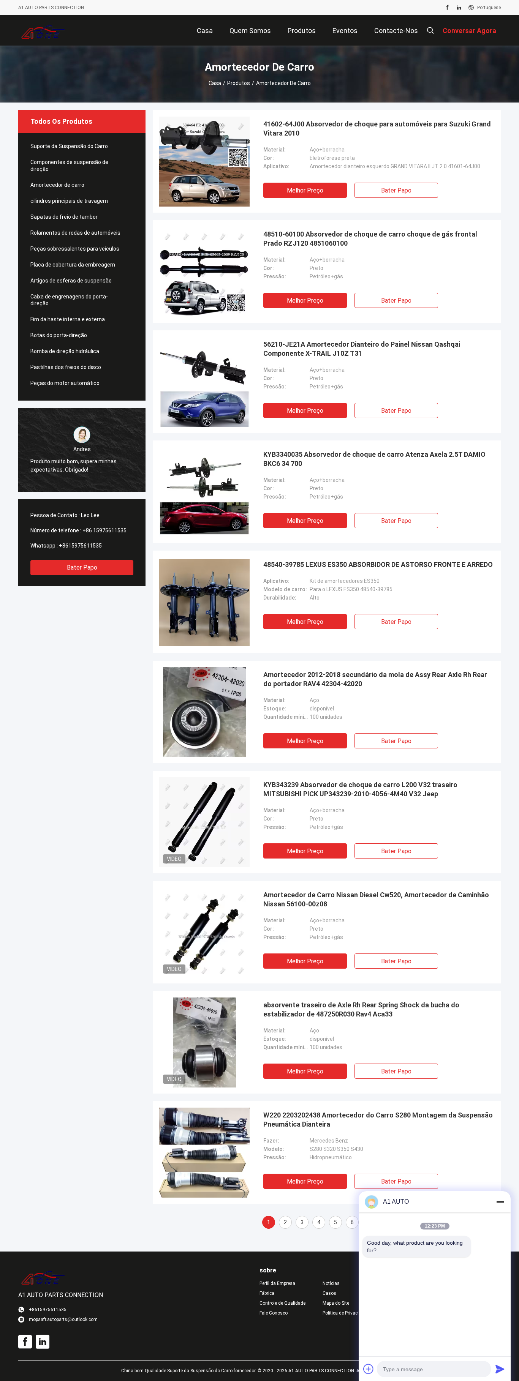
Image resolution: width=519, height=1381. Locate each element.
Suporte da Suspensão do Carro (69, 146)
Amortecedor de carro (57, 185)
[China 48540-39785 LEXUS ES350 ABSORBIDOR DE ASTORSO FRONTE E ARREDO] (204, 602)
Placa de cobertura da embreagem (72, 265)
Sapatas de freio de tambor (64, 217)
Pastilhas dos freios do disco (65, 367)
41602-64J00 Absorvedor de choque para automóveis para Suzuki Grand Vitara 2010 (377, 128)
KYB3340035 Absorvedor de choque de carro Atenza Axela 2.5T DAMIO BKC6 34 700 (374, 458)
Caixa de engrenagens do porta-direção (69, 300)
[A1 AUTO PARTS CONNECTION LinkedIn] (459, 7)
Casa (215, 83)
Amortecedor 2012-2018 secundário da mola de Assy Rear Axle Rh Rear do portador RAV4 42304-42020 (375, 679)
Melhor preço (305, 190)
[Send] (500, 1368)
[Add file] (368, 1368)
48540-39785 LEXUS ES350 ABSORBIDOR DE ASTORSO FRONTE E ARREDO (378, 564)
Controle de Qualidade (282, 1303)
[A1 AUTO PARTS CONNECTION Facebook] (447, 7)
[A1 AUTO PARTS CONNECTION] (43, 30)
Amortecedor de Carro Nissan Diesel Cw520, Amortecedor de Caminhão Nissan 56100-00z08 (376, 899)
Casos (329, 1293)
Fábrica (267, 1293)
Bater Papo (82, 567)
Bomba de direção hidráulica (64, 351)
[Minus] (500, 1201)
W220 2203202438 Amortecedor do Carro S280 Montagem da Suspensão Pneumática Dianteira (378, 1119)
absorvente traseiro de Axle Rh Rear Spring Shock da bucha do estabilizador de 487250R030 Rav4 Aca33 (361, 1009)
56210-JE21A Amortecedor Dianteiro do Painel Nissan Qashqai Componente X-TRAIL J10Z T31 (361, 348)
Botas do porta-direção (58, 335)
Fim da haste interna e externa (67, 319)
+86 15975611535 (104, 530)
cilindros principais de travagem (69, 201)
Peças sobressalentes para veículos (74, 249)
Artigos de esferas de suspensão (71, 281)
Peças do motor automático (65, 383)
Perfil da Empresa (277, 1283)
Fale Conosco (274, 1313)
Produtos (238, 83)
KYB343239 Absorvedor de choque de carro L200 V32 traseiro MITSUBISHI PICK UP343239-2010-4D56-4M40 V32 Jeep (360, 789)
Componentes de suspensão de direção (69, 165)
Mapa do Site (336, 1303)
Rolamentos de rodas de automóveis (75, 233)
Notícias (331, 1283)
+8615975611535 (80, 546)
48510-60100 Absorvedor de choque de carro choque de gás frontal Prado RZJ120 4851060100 (370, 238)
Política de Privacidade (346, 1313)
